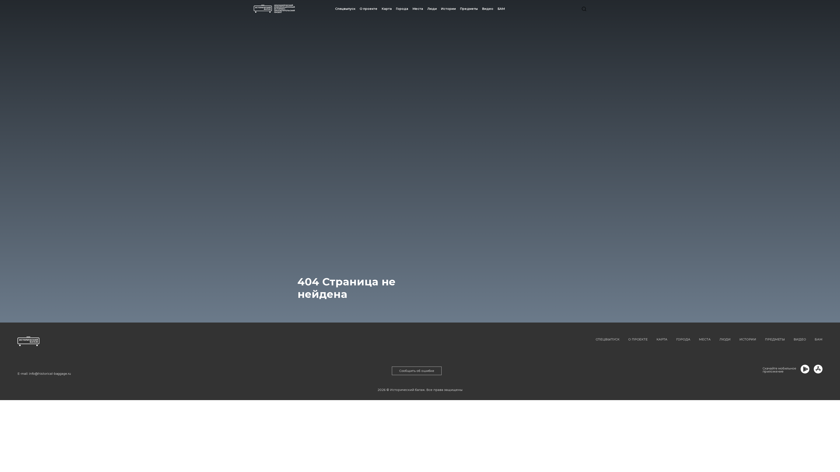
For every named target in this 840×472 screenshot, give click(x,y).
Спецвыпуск (608, 339)
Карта (387, 8)
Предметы (469, 8)
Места (418, 8)
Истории (448, 8)
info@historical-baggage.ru (50, 374)
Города (402, 8)
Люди (432, 8)
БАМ (501, 8)
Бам (818, 339)
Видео (487, 8)
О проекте (368, 8)
